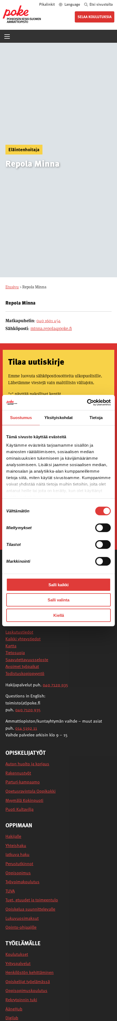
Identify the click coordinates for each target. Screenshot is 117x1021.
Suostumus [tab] (21, 417)
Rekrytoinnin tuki (21, 1000)
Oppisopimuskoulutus (26, 990)
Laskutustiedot (19, 632)
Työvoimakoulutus (22, 882)
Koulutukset (16, 954)
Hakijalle (13, 836)
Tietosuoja (15, 652)
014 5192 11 (26, 728)
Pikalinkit (47, 4)
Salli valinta (58, 600)
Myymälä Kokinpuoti (24, 800)
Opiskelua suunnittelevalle (30, 909)
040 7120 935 (55, 684)
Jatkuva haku (17, 854)
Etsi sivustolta (101, 4)
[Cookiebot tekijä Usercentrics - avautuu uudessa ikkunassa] (87, 402)
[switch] (103, 527)
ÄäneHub (13, 1009)
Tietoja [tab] (96, 417)
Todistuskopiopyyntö (24, 673)
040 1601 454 (48, 321)
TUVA (10, 891)
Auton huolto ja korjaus (27, 764)
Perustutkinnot (19, 864)
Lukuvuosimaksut (22, 918)
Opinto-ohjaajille (20, 927)
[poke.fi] (22, 14)
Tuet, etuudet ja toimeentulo (31, 900)
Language (72, 4)
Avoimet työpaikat (22, 666)
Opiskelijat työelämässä (27, 982)
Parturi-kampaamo (22, 782)
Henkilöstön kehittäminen (29, 972)
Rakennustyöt (18, 773)
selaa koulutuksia (95, 16)
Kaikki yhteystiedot (23, 638)
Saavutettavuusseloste (26, 659)
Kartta (10, 646)
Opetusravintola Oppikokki (30, 791)
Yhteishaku (15, 845)
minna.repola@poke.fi (51, 328)
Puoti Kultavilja (19, 809)
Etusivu (12, 286)
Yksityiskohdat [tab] (58, 417)
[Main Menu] (7, 36)
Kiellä (58, 615)
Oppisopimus (18, 873)
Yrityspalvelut (17, 963)
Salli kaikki (58, 584)
